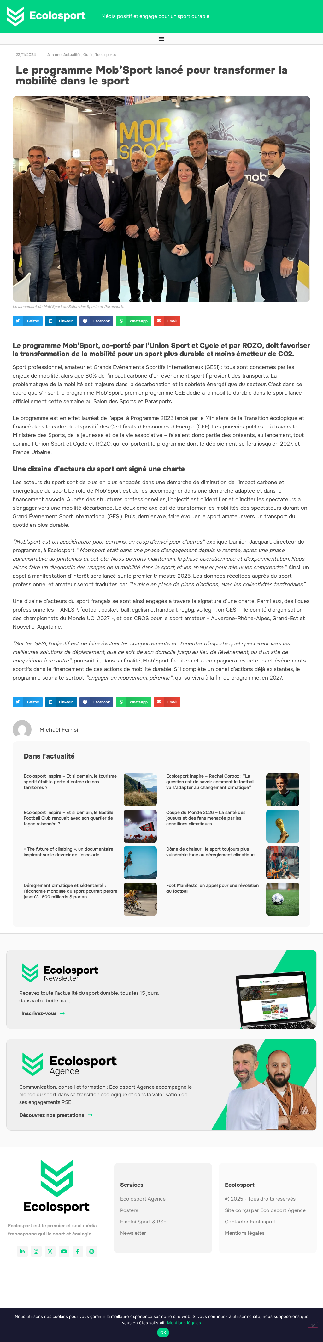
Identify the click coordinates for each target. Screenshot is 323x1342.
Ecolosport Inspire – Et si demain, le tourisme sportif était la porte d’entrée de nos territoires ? (70, 781)
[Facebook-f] (78, 1251)
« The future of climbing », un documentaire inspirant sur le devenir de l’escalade (68, 852)
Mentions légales (184, 1322)
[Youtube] (64, 1251)
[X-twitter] (50, 1251)
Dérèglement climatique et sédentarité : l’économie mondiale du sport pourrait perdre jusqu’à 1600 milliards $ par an (70, 891)
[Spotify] (91, 1251)
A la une (54, 54)
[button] (28, 321)
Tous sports (105, 54)
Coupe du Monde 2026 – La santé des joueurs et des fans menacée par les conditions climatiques (205, 818)
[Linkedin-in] (22, 1251)
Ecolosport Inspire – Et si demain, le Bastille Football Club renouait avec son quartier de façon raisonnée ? (68, 818)
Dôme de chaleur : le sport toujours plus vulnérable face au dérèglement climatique (210, 852)
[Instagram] (36, 1251)
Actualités (72, 54)
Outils (88, 54)
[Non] (313, 1325)
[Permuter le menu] (161, 38)
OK (163, 1332)
